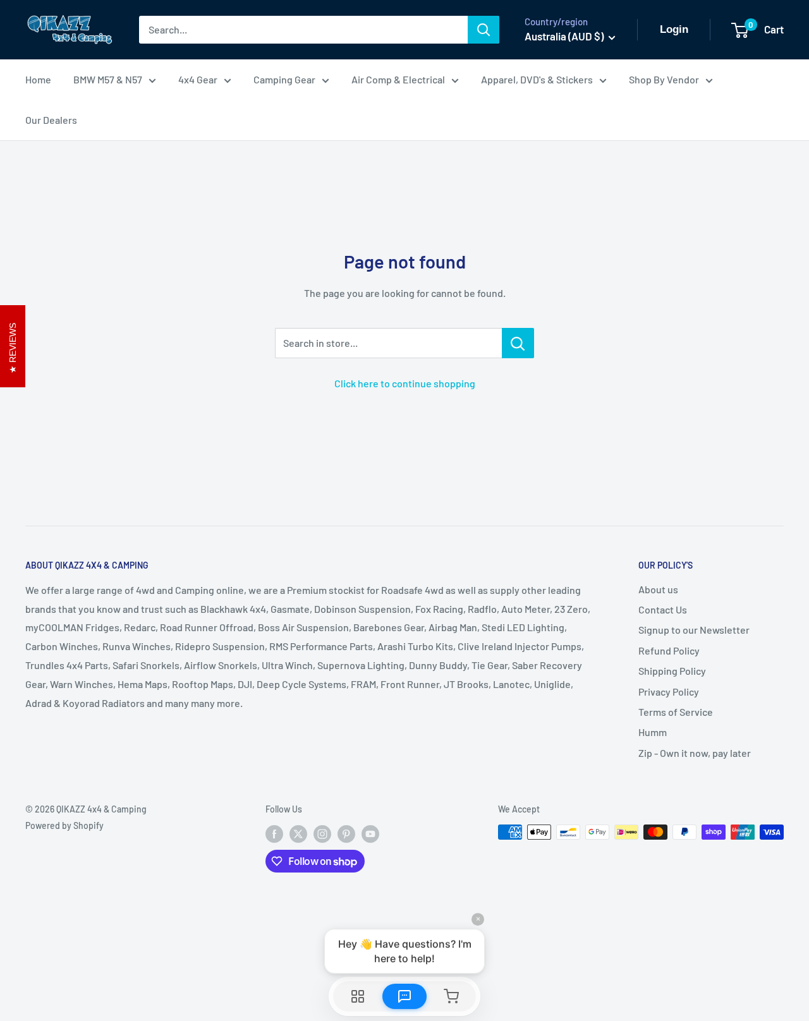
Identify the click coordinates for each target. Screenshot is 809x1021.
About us (658, 589)
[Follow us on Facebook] (274, 833)
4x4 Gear (197, 79)
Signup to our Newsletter (694, 630)
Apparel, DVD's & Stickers (537, 79)
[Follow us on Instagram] (322, 833)
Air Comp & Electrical (398, 79)
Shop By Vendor (664, 79)
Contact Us (662, 609)
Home (38, 79)
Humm (652, 732)
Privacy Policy (668, 692)
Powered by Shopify (64, 825)
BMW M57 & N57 (107, 79)
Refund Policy (669, 650)
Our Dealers (51, 120)
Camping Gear (284, 79)
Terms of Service (675, 712)
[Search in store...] (518, 343)
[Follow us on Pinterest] (346, 833)
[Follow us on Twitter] (298, 833)
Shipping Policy (672, 671)
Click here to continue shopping (404, 383)
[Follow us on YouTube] (370, 833)
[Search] (483, 30)
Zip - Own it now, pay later (694, 753)
